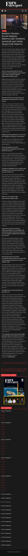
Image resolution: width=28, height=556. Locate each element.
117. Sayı (3, 443)
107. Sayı (3, 472)
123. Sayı (3, 426)
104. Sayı (3, 482)
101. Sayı (3, 490)
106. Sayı (3, 477)
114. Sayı (3, 451)
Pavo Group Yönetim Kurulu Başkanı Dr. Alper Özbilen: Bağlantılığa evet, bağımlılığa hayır (14, 370)
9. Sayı (3, 467)
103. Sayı (3, 485)
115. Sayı (3, 448)
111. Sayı (3, 461)
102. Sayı (3, 487)
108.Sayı (3, 469)
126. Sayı (3, 417)
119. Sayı (3, 437)
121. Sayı (3, 432)
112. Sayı (3, 459)
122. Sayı (3, 429)
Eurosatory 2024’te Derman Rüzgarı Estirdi (13, 363)
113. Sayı (3, 453)
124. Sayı (3, 424)
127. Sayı (3, 415)
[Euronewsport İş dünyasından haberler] (2, 10)
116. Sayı (4, 31)
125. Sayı (3, 420)
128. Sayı (3, 412)
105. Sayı (3, 480)
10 (1, 467)
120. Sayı (3, 434)
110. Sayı (3, 464)
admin (12, 46)
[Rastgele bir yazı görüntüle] (25, 10)
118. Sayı (3, 441)
